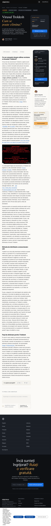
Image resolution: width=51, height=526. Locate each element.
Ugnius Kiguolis (8, 38)
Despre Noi (36, 501)
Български (5, 449)
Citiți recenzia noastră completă (39, 83)
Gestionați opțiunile (42, 516)
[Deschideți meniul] (39, 1)
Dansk (3, 433)
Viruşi (19, 501)
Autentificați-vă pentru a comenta (24, 406)
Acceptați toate (18, 516)
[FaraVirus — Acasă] (5, 2)
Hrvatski (4, 446)
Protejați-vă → (41, 79)
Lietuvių (28, 423)
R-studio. (12, 126)
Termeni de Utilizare (38, 503)
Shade (9, 169)
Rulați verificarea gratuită (35, 484)
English (4, 423)
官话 (27, 443)
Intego (21, 101)
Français (4, 429)
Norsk (27, 439)
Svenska (28, 436)
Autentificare (45, 1)
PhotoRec (5, 126)
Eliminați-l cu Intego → (39, 31)
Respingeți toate (29, 516)
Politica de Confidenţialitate (40, 505)
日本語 (27, 446)
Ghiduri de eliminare (11, 7)
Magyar (4, 443)
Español (28, 433)
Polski (3, 426)
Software (20, 503)
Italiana (28, 429)
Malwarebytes (11, 345)
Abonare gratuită (41, 123)
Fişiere (19, 505)
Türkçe (4, 436)
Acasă (3, 7)
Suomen (4, 439)
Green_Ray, (8, 187)
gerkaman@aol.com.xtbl (9, 189)
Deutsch (28, 426)
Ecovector (14, 187)
